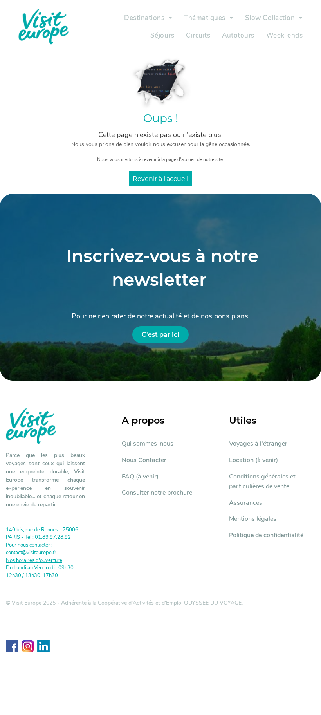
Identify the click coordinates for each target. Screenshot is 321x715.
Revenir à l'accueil (160, 178)
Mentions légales (252, 519)
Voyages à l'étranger (258, 443)
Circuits (198, 35)
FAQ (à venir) (140, 476)
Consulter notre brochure (157, 492)
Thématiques (204, 17)
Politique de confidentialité (266, 535)
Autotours (238, 35)
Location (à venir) (253, 460)
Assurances (245, 502)
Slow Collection (270, 17)
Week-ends (284, 35)
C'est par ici (160, 334)
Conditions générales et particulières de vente (262, 481)
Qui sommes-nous (147, 443)
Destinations (144, 17)
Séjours (162, 35)
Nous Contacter (144, 460)
